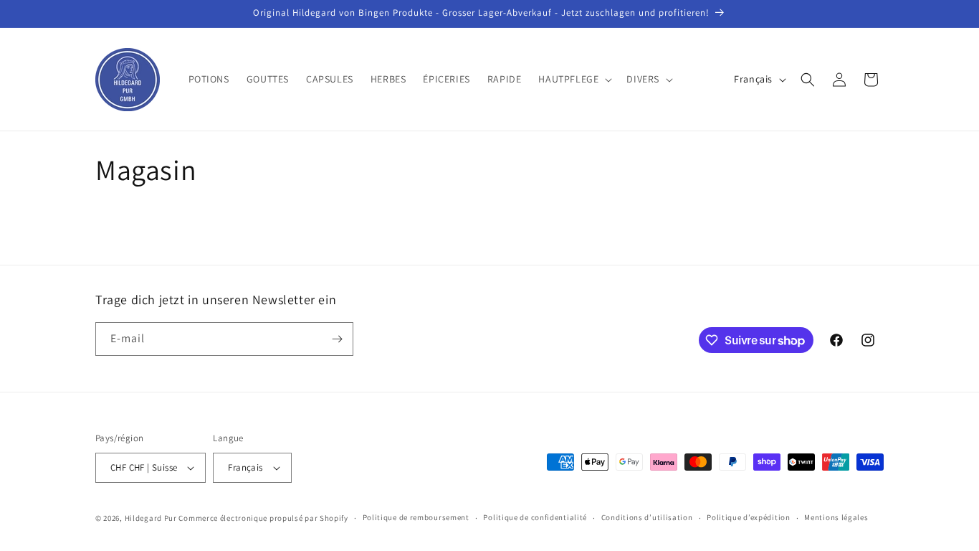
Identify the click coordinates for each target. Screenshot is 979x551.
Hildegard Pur (151, 518)
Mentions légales (836, 517)
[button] (574, 79)
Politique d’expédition (748, 517)
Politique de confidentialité (535, 517)
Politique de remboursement (416, 517)
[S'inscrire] (337, 339)
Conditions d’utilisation (647, 517)
